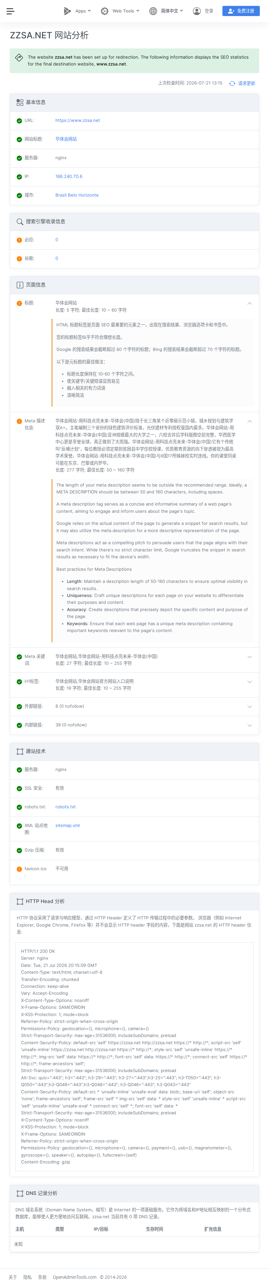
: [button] (29, 302)
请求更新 (246, 83)
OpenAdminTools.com (74, 1277)
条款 (42, 1277)
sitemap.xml (67, 825)
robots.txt (65, 806)
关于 (13, 1277)
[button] (155, 306)
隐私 (27, 1277)
